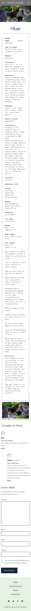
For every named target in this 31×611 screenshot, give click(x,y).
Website (3, 550)
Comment (4, 500)
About (15, 582)
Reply (3, 448)
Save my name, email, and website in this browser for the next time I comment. (16, 562)
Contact (15, 590)
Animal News (15, 594)
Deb (2, 438)
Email (3, 540)
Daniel (9, 460)
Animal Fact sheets (15, 586)
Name (3, 529)
